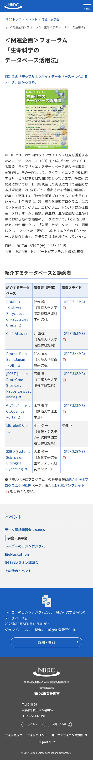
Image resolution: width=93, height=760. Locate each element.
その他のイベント (18, 570)
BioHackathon (17, 554)
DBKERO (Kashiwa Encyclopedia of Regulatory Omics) (17, 313)
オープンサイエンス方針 (67, 735)
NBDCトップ (13, 19)
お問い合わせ (59, 724)
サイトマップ (13, 735)
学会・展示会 (50, 19)
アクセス (32, 724)
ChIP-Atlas (14, 333)
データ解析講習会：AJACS (25, 529)
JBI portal (44, 742)
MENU (87, 8)
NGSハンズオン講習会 (21, 562)
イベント (31, 19)
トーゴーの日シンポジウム (25, 546)
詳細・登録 (46, 642)
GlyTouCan (15, 405)
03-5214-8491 (36, 716)
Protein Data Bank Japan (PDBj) (16, 359)
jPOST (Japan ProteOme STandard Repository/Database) (18, 385)
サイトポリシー (37, 735)
